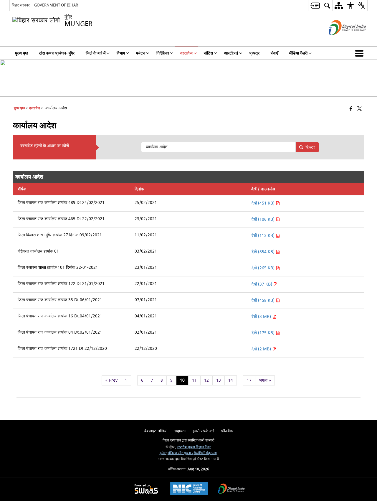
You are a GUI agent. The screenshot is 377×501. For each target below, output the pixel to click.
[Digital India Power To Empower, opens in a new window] (231, 489)
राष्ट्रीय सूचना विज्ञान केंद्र (194, 447)
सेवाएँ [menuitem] (274, 53)
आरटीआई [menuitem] (231, 53)
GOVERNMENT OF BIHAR (56, 5)
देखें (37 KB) (262, 284)
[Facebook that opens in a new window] (351, 109)
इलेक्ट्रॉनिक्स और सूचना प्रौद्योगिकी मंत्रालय (188, 453)
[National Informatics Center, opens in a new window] (189, 489)
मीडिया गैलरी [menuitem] (298, 53)
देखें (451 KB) (264, 203)
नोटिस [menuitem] (208, 53)
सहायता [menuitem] (180, 431)
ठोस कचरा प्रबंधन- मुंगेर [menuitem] (57, 53)
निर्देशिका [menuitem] (162, 53)
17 (249, 380)
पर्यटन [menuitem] (140, 53)
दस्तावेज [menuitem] (186, 53)
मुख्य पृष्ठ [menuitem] (21, 53)
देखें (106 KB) (264, 219)
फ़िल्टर (310, 147)
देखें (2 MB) (262, 349)
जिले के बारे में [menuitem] (95, 53)
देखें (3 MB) (262, 317)
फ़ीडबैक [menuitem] (227, 431)
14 (230, 380)
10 (182, 380)
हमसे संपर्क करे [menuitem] (203, 431)
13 (218, 380)
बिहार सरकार (21, 5)
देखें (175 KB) (264, 333)
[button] (360, 53)
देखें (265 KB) (264, 268)
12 (206, 380)
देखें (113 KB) (264, 236)
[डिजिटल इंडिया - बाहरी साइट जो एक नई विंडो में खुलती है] (340, 40)
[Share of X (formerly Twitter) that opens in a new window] (359, 109)
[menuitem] (315, 5)
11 (194, 380)
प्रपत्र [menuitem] (254, 53)
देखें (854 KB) (264, 252)
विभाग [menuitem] (121, 53)
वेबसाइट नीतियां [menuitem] (155, 431)
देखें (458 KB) (264, 300)
